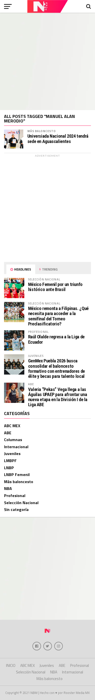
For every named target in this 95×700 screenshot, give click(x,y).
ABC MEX (12, 426)
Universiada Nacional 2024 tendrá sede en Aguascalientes (57, 139)
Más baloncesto (41, 131)
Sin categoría (16, 509)
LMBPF (10, 461)
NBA (8, 488)
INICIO (10, 665)
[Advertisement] (47, 61)
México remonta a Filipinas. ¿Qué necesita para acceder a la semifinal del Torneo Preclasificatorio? (58, 316)
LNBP (9, 468)
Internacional (16, 447)
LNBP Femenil (17, 474)
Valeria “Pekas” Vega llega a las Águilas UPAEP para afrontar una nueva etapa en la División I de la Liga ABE (58, 397)
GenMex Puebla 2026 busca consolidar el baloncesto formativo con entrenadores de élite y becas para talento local (56, 368)
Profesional (14, 495)
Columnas (13, 440)
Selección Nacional (21, 503)
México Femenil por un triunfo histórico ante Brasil (55, 287)
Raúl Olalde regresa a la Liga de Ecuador (56, 339)
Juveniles (12, 453)
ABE (7, 433)
